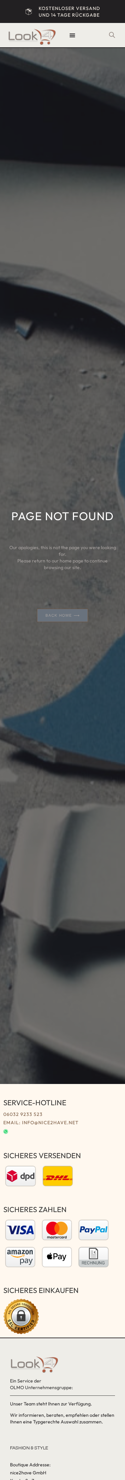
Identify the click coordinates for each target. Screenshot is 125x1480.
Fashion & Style (29, 1448)
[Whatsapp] (5, 1131)
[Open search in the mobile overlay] (112, 35)
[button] (72, 35)
